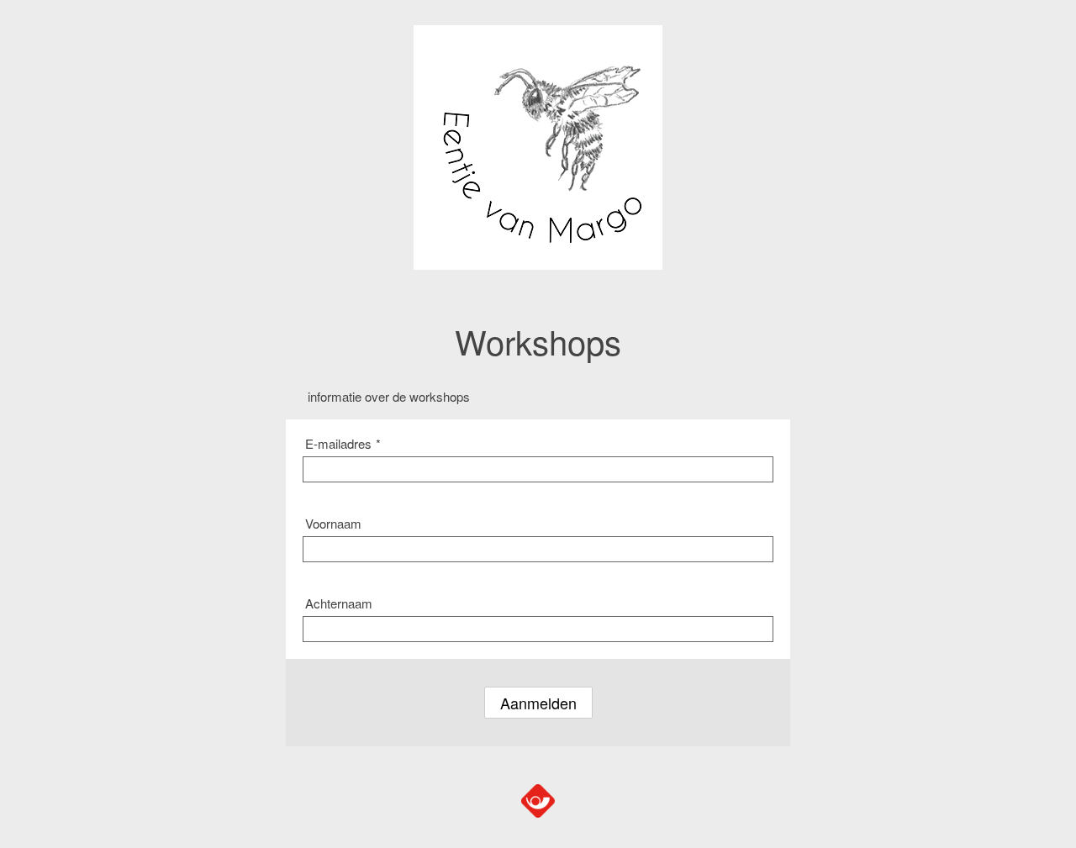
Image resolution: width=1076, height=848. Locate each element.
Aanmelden (538, 703)
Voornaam (333, 523)
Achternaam (338, 603)
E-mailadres (343, 443)
